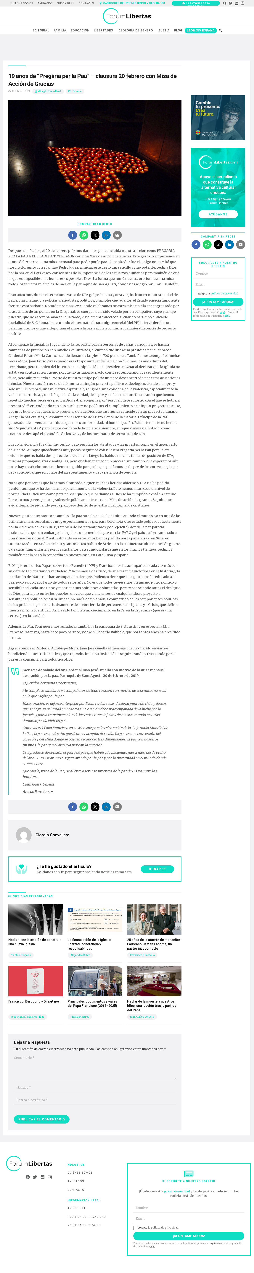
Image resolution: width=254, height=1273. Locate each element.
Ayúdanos (76, 1181)
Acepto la (218, 293)
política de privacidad (224, 293)
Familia (77, 91)
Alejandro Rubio (80, 955)
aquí (222, 312)
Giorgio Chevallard (49, 91)
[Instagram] (242, 3)
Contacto (76, 1189)
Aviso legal (77, 1208)
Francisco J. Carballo (142, 955)
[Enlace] (127, 16)
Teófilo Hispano (21, 955)
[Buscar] (220, 30)
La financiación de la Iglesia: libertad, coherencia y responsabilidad (89, 944)
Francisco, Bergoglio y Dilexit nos (34, 1001)
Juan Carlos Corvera (142, 1016)
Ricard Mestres (79, 1016)
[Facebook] (224, 3)
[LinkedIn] (236, 3)
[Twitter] (230, 3)
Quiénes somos (80, 1172)
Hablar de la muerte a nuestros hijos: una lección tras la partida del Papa (151, 1005)
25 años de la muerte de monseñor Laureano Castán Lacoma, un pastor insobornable (153, 944)
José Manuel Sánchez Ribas (27, 1016)
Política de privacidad (87, 1216)
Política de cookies (84, 1225)
